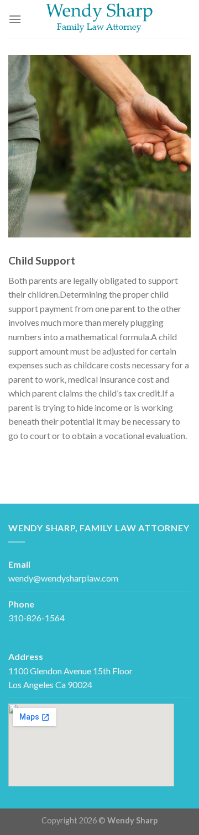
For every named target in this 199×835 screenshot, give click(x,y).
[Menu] (15, 19)
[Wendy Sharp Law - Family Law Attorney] (99, 19)
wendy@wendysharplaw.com (63, 578)
